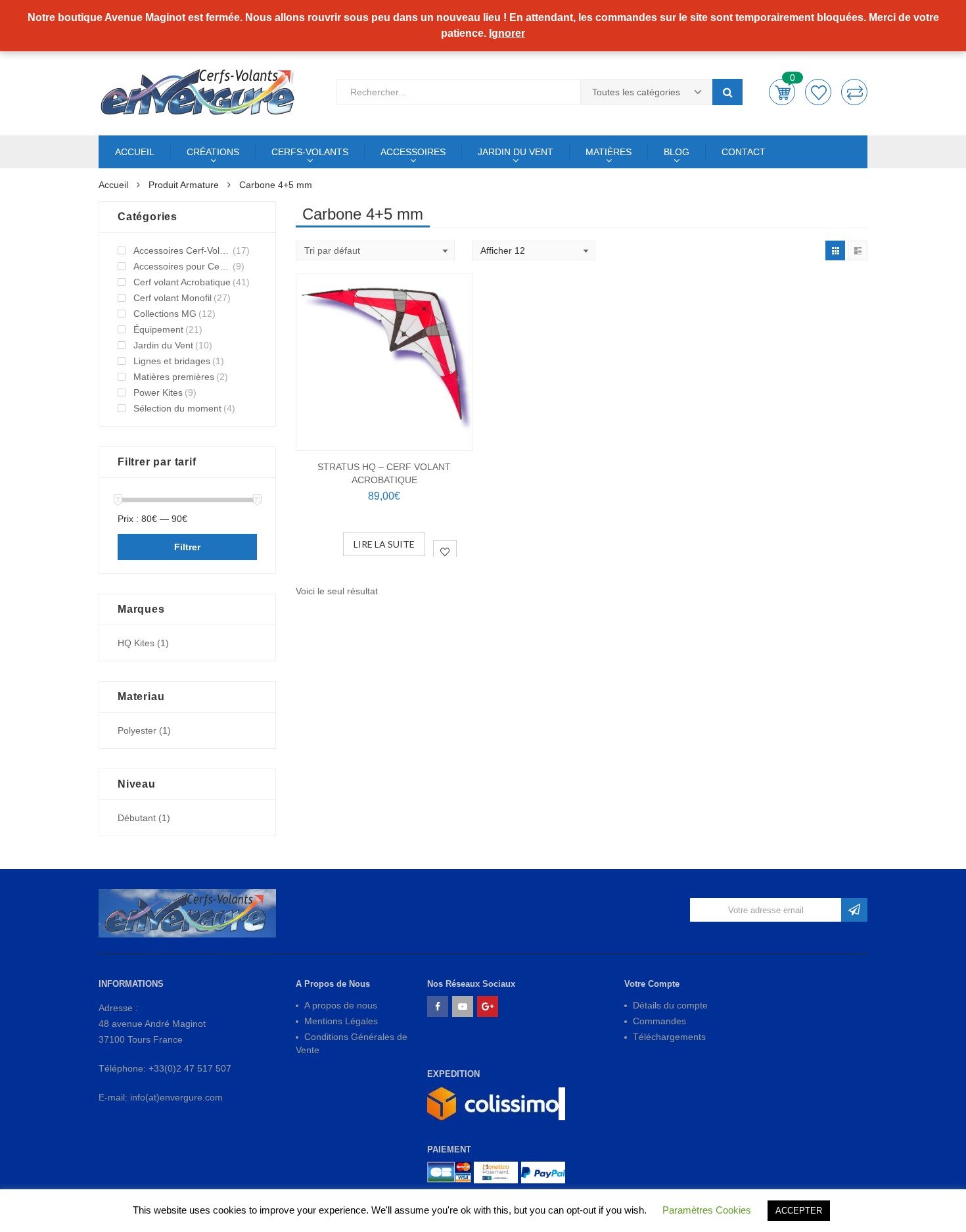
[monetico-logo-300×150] (496, 1172)
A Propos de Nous (333, 984)
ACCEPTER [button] (798, 1211)
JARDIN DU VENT (515, 152)
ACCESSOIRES (413, 152)
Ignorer (507, 33)
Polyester (137, 730)
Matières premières (173, 376)
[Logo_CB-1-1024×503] (449, 1172)
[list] (857, 250)
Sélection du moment (177, 408)
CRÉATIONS (213, 152)
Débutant (137, 818)
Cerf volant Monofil (172, 298)
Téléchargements (669, 1036)
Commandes (659, 1021)
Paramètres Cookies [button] (706, 1210)
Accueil (113, 184)
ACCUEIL (134, 152)
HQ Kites (136, 643)
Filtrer (187, 547)
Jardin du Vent (163, 345)
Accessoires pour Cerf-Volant (182, 266)
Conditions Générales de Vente (351, 1043)
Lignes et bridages (171, 361)
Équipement (158, 329)
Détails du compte (670, 1005)
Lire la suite (384, 544)
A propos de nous (340, 1005)
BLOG (676, 152)
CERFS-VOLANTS (309, 152)
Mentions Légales (341, 1021)
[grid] (835, 250)
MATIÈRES (609, 152)
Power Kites (158, 392)
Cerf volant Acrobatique (182, 282)
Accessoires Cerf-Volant (182, 250)
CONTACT (744, 152)
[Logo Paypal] (543, 1172)
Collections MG (164, 313)
